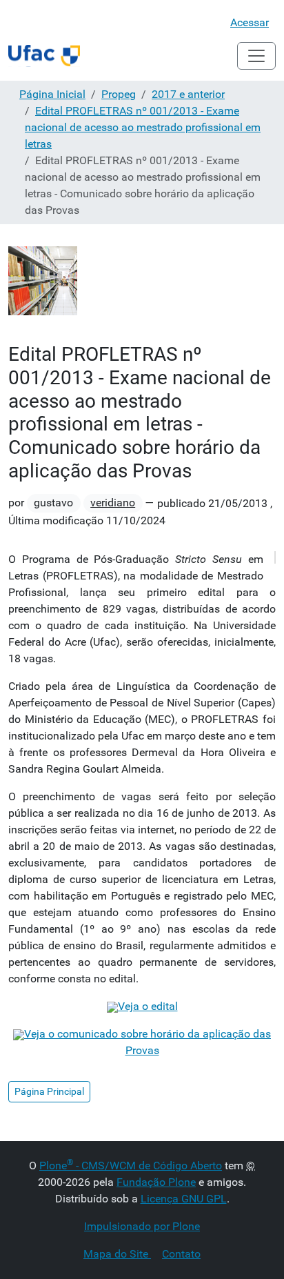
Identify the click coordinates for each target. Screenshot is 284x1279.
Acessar (249, 22)
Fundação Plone (156, 1182)
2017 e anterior (188, 94)
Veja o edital (148, 1006)
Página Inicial (52, 94)
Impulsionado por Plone (142, 1226)
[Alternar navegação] (256, 56)
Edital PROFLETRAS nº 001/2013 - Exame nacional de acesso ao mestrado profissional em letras (143, 127)
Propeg (118, 94)
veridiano (112, 502)
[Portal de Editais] (44, 56)
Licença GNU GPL (184, 1198)
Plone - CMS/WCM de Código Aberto (130, 1165)
